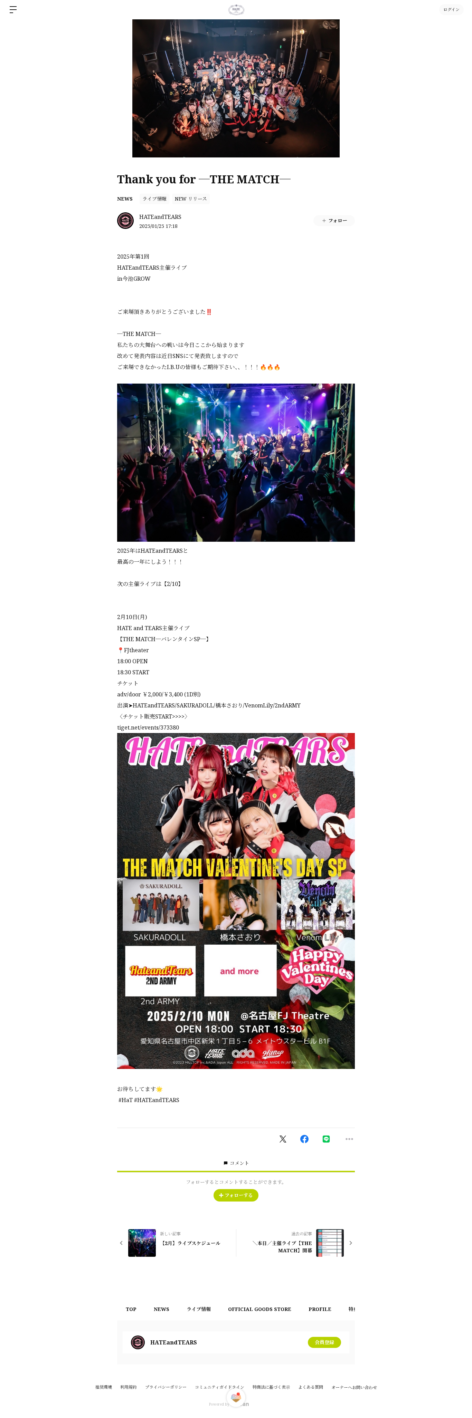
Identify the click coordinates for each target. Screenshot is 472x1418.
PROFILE (320, 1309)
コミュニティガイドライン (219, 1387)
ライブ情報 (154, 198)
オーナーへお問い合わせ (354, 1388)
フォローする (239, 1195)
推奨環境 (103, 1387)
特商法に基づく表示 (271, 1387)
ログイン (451, 9)
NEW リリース (191, 198)
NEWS (125, 198)
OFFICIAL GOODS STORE (259, 1309)
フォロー (337, 220)
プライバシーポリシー (166, 1387)
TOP (131, 1309)
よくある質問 (310, 1387)
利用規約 (128, 1387)
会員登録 (324, 1342)
